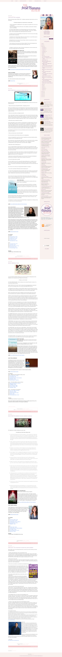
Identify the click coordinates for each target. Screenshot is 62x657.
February (43, 88)
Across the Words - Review (13, 520)
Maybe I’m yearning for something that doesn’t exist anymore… (46, 142)
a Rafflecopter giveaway (11, 253)
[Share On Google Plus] (35, 258)
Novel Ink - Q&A (12, 393)
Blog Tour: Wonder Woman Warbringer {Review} (45, 184)
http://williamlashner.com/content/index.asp (13, 640)
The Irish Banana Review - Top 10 (14, 530)
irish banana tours (27, 409)
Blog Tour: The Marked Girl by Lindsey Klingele (20, 416)
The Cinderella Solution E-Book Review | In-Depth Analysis (45, 170)
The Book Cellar (44, 168)
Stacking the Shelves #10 (48, 108)
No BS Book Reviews (45, 143)
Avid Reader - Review (13, 387)
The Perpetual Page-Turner (46, 140)
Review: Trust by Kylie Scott (48, 128)
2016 (42, 46)
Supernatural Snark (45, 192)
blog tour (23, 256)
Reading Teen (43, 171)
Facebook (17, 231)
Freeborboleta (40, 655)
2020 (42, 43)
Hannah (45, 224)
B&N (17, 69)
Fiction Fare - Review (13, 531)
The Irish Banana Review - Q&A (13, 243)
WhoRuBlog (43, 165)
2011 (42, 96)
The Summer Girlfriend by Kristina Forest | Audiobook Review (46, 139)
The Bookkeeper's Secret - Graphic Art (15, 521)
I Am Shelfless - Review (13, 529)
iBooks (23, 69)
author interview (19, 256)
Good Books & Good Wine (46, 137)
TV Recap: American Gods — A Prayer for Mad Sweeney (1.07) (45, 188)
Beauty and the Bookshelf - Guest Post (15, 383)
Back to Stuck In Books (44, 150)
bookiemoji (43, 189)
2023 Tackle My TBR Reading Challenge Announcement (45, 153)
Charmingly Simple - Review (14, 522)
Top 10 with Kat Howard (14, 17)
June (43, 55)
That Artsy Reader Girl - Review (13, 236)
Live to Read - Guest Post (13, 239)
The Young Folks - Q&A (12, 376)
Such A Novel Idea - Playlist (13, 385)
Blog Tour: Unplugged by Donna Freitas (18, 90)
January (43, 89)
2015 (42, 91)
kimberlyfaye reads (45, 151)
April (43, 85)
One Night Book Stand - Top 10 (13, 237)
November (44, 48)
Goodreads (12, 69)
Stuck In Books (44, 149)
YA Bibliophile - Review (13, 384)
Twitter (14, 80)
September (44, 51)
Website (12, 80)
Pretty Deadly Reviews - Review (13, 240)
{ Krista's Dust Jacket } (45, 179)
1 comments (27, 83)
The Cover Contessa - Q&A (13, 386)
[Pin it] (36, 258)
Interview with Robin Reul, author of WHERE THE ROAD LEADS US (46, 167)
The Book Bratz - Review (13, 244)
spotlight (26, 644)
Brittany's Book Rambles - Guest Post (14, 245)
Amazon (15, 69)
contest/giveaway (28, 256)
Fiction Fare (43, 162)
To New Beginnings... (47, 121)
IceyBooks (43, 174)
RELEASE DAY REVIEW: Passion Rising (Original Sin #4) (45, 181)
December (43, 47)
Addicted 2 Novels (44, 176)
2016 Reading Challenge (47, 223)
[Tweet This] (33, 258)
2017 (42, 44)
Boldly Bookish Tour (13, 263)
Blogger (33, 654)
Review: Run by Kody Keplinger (46, 81)
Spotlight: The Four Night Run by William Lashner (20, 547)
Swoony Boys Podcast (45, 154)
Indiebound (20, 69)
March (43, 87)
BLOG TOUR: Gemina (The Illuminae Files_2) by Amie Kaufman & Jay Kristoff (46, 197)
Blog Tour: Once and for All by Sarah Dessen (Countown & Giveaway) (46, 191)
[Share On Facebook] (34, 258)
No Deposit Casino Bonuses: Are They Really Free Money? (46, 145)
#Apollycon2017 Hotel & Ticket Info (47, 82)
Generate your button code (44, 220)
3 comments (27, 540)
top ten (31, 409)
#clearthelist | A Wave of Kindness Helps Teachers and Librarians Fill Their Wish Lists (46, 160)
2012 (42, 95)
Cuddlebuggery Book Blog (46, 186)
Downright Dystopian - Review (13, 238)
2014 (42, 92)
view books (51, 227)
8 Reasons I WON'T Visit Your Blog (46, 172)
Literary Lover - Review (13, 391)
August (43, 52)
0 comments (27, 643)
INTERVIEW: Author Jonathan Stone (47, 65)
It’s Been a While (43, 175)
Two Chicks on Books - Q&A (14, 519)
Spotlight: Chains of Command (46, 75)
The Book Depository (27, 69)
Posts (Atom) (14, 650)
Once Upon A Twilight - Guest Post (14, 390)
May (43, 84)
